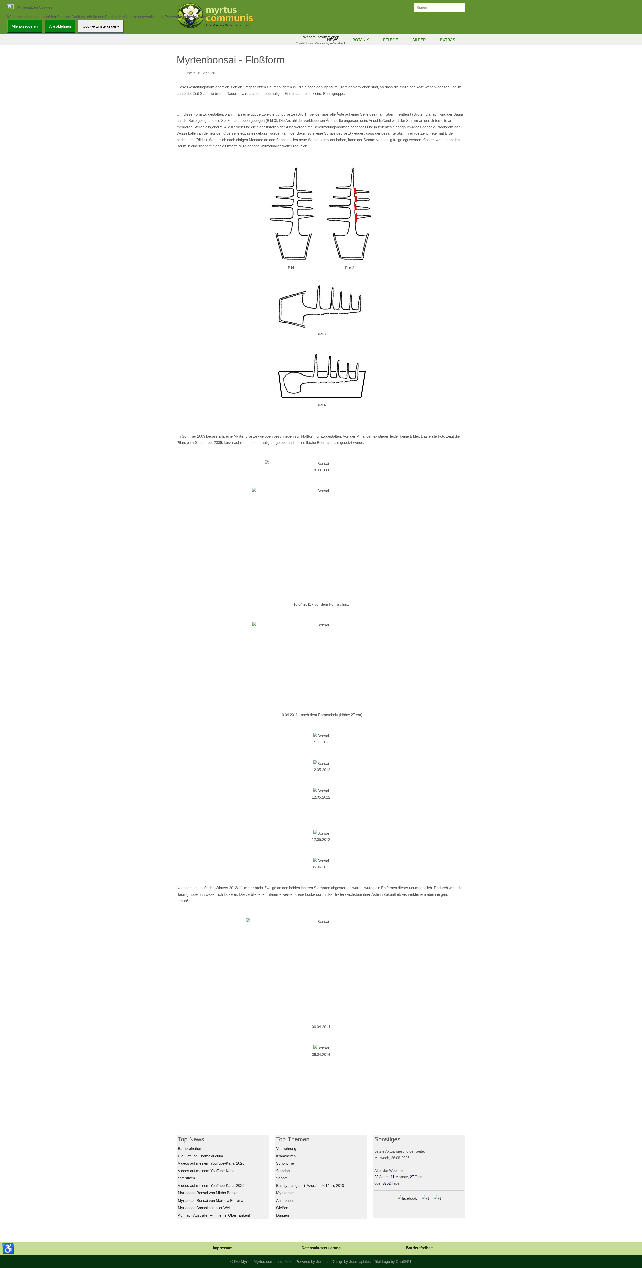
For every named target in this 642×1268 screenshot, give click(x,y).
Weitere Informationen (321, 37)
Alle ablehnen (60, 26)
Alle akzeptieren (25, 26)
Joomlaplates (360, 1261)
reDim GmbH (338, 43)
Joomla (322, 1261)
